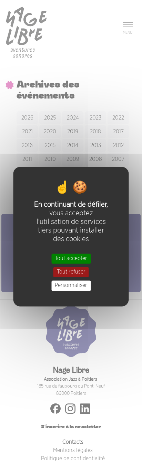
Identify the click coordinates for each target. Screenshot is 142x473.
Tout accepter (71, 258)
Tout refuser (71, 272)
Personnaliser (71, 285)
